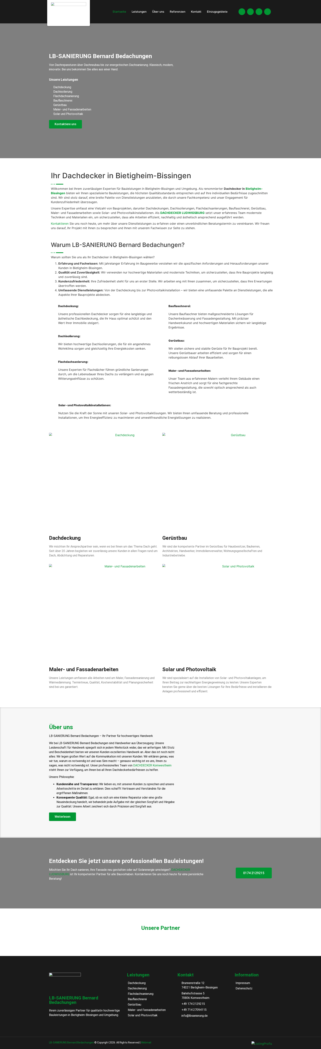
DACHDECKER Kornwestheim (152, 765)
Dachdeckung (65, 538)
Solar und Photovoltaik (189, 669)
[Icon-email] (267, 11)
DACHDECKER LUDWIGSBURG (182, 213)
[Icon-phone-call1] (259, 11)
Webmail (146, 1042)
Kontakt (196, 11)
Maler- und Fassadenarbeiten (83, 669)
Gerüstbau (174, 538)
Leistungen (139, 11)
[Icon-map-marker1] (242, 11)
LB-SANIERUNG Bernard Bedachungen (71, 1042)
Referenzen (177, 11)
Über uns (158, 11)
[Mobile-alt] (250, 11)
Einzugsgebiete (217, 11)
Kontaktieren (60, 223)
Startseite (119, 11)
